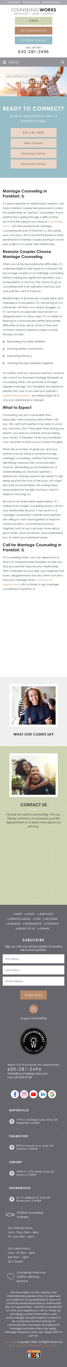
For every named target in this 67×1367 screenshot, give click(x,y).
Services (46, 914)
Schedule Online (51, 2)
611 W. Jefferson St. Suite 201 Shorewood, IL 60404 (33, 1199)
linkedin (43, 1094)
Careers (14, 923)
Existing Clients (31, 2)
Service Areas (20, 918)
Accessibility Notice (24, 1345)
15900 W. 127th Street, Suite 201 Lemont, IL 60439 (35, 1173)
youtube (33, 1094)
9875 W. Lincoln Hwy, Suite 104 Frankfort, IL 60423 (34, 1147)
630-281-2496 (33, 51)
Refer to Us (26, 928)
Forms (33, 21)
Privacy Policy (49, 1345)
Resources (33, 923)
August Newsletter (33, 1018)
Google (52, 1094)
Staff (31, 914)
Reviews (51, 918)
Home (18, 914)
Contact (52, 923)
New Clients (13, 2)
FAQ (38, 918)
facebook (15, 1094)
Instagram (24, 1094)
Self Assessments (33, 30)
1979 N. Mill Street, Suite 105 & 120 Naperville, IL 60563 (37, 1121)
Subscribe (33, 995)
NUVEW (9, 1341)
